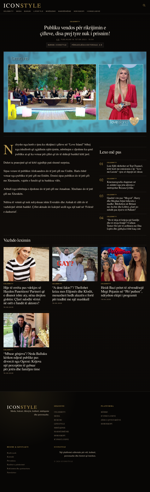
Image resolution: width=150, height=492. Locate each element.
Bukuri (27, 11)
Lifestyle (38, 11)
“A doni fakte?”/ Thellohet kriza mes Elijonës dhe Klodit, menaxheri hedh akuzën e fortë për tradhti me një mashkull (73, 293)
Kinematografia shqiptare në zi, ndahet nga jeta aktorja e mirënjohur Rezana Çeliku (121, 184)
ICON (22, 5)
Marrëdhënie (64, 11)
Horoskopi (79, 11)
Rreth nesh (11, 453)
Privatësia (11, 460)
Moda (19, 11)
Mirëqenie (51, 11)
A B (57, 39)
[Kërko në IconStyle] (144, 5)
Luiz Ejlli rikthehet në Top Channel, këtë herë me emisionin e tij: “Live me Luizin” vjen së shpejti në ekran (125, 168)
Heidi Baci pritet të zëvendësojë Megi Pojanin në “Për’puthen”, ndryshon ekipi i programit (122, 291)
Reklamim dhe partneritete (18, 468)
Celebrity (9, 11)
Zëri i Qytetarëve (111, 420)
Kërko (104, 412)
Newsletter (11, 472)
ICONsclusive (93, 11)
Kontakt (10, 457)
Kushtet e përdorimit (16, 464)
